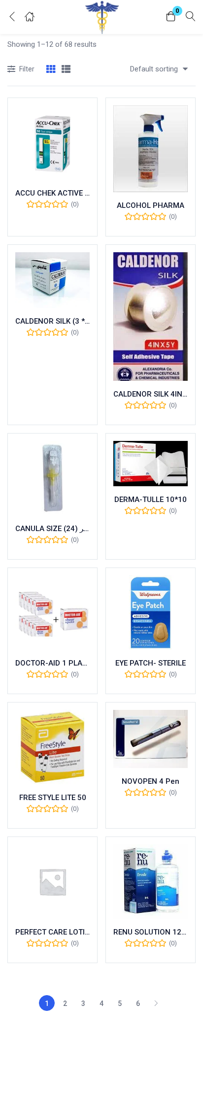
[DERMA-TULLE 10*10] (150, 463)
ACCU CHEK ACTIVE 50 (52, 193)
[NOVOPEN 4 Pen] (150, 739)
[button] (171, 17)
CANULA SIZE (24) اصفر (52, 528)
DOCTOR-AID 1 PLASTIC (52, 663)
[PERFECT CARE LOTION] (52, 881)
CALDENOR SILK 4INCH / (150, 394)
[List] (66, 70)
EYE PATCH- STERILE (150, 663)
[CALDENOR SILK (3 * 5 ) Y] (52, 280)
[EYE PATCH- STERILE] (150, 612)
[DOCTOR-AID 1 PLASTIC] (52, 612)
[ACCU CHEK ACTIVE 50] (52, 142)
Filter (26, 69)
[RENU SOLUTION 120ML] (150, 881)
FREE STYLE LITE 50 (52, 797)
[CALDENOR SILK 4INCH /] (150, 316)
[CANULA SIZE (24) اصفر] (52, 478)
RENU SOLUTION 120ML (150, 932)
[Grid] (50, 70)
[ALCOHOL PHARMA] (150, 148)
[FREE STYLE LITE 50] (52, 747)
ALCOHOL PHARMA (150, 205)
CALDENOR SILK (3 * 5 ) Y (52, 321)
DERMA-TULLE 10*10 (150, 499)
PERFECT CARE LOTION (52, 932)
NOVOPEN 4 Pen (150, 781)
